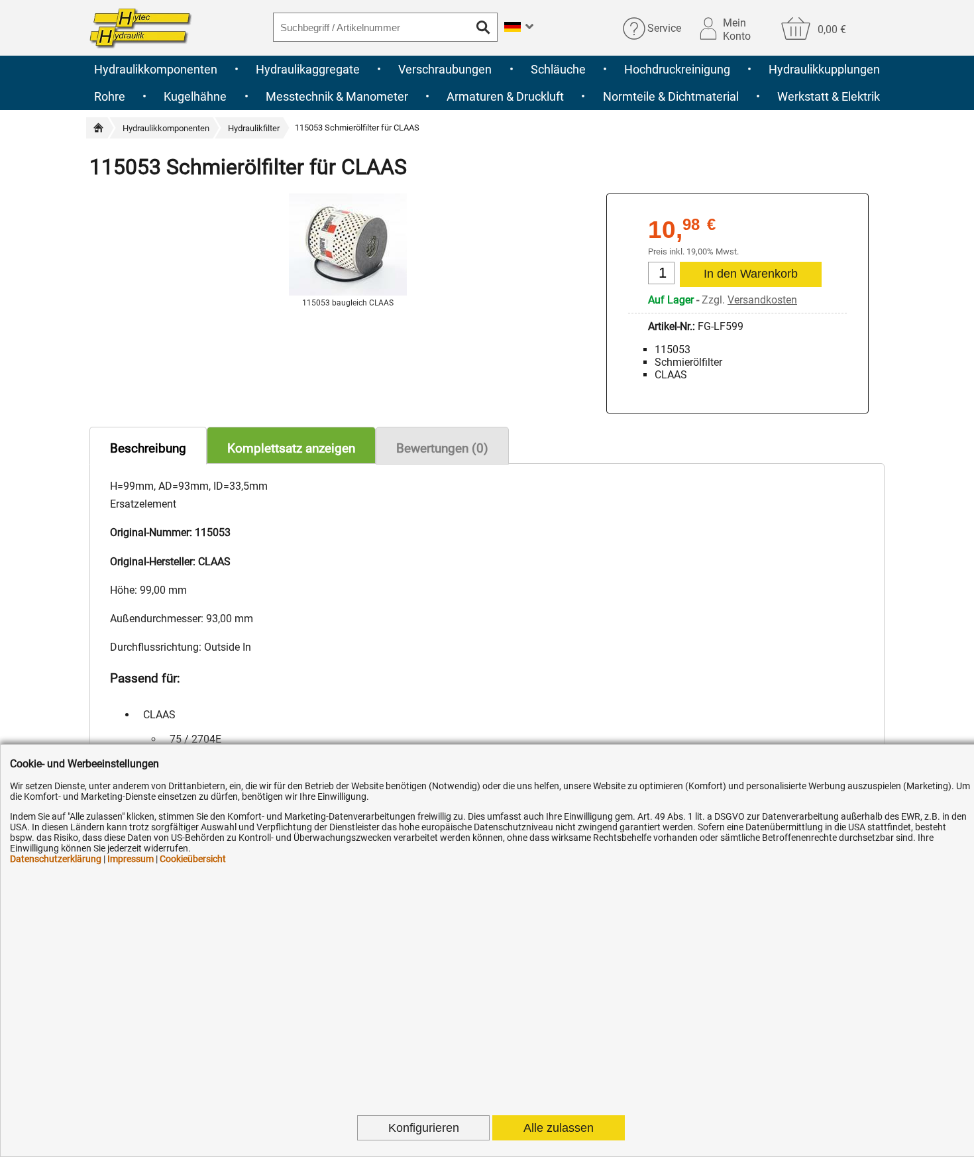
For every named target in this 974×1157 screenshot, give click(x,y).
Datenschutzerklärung (55, 859)
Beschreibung (148, 448)
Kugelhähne (195, 96)
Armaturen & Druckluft (505, 96)
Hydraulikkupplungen (824, 69)
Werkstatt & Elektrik (828, 96)
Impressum (130, 859)
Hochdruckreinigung (677, 69)
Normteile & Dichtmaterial (671, 96)
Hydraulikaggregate (308, 69)
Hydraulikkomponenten (155, 69)
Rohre (109, 96)
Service (664, 28)
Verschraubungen (445, 69)
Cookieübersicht (193, 859)
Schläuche (558, 69)
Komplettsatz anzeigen (291, 448)
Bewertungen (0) (442, 448)
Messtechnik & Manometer (337, 96)
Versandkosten (762, 300)
